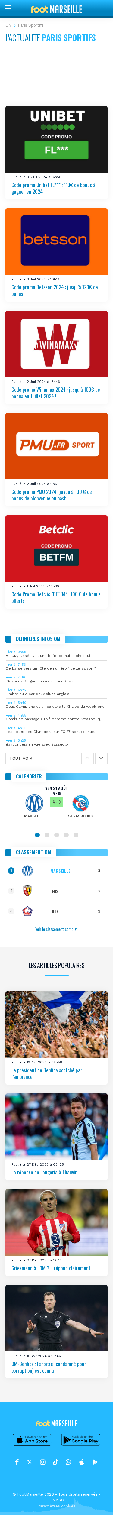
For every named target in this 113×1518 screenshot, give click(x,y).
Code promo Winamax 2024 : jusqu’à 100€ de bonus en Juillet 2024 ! (55, 393)
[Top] (96, 1504)
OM (8, 25)
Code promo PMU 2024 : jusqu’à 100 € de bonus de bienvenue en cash (51, 495)
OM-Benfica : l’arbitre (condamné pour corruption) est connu (48, 1367)
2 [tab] (47, 835)
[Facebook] (17, 1462)
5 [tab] (76, 835)
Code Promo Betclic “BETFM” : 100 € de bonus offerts (56, 597)
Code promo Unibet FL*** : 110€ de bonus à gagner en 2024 (53, 188)
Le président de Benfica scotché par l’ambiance (46, 1073)
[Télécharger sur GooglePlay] (80, 1445)
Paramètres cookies (56, 1506)
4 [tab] (66, 835)
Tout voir (20, 758)
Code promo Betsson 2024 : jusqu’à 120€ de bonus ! (54, 290)
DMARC (56, 1500)
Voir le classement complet (56, 929)
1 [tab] (37, 835)
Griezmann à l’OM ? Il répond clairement (50, 1268)
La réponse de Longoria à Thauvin (44, 1172)
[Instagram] (43, 1462)
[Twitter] (30, 1462)
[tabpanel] (56, 806)
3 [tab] (56, 835)
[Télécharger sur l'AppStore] (32, 1445)
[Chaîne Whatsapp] (68, 1462)
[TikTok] (55, 1462)
